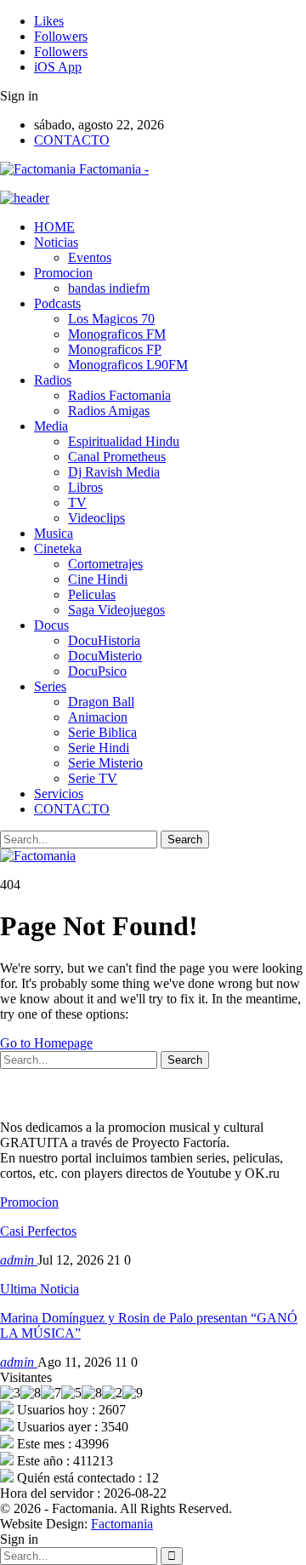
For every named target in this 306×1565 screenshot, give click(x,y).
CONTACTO (72, 140)
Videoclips (96, 518)
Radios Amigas (109, 410)
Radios (52, 380)
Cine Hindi (98, 579)
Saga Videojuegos (116, 610)
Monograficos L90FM (128, 364)
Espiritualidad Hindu (123, 441)
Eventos (89, 257)
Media (51, 426)
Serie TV (92, 778)
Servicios (58, 793)
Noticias (56, 242)
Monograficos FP (115, 349)
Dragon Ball (101, 701)
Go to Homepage (46, 1043)
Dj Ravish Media (114, 472)
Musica (53, 533)
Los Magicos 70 (111, 318)
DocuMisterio (105, 655)
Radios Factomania (119, 395)
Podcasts (57, 303)
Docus (51, 625)
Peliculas (92, 594)
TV (77, 502)
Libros (85, 487)
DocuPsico (97, 671)
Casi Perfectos (38, 1231)
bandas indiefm (109, 288)
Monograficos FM (117, 334)
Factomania (122, 1523)
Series (50, 686)
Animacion (98, 717)
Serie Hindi (98, 747)
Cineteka (58, 548)
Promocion (63, 273)
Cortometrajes (105, 564)
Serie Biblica (102, 732)
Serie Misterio (105, 763)
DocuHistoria (104, 640)
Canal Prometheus (117, 456)
